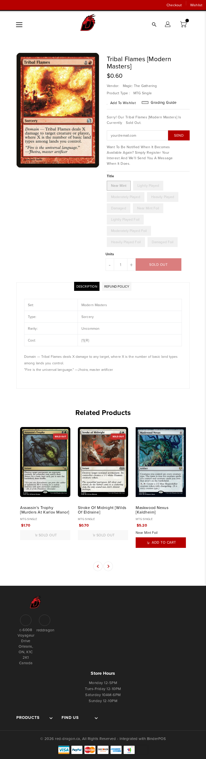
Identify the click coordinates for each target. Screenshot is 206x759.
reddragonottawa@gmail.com (44, 630)
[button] (184, 25)
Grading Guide (164, 102)
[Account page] (168, 25)
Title (110, 176)
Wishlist (196, 5)
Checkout (174, 5)
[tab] (86, 286)
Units (110, 254)
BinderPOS (156, 738)
